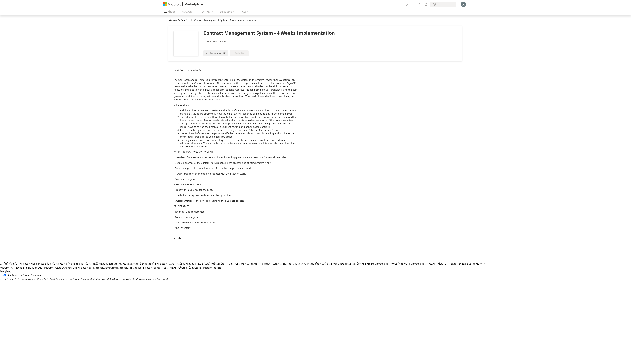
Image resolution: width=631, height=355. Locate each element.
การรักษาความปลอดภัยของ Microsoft (34, 267)
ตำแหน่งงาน (167, 267)
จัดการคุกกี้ (162, 279)
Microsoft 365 (85, 267)
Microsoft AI (6, 267)
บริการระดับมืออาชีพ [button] (178, 20)
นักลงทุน (218, 267)
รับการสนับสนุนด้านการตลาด (256, 263)
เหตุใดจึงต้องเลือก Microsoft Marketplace (22, 263)
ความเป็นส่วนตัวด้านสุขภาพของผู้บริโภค (21, 279)
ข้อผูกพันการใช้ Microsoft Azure (157, 263)
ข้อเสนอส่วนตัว (131, 263)
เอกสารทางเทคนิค (113, 263)
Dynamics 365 (69, 267)
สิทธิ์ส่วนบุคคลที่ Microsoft (199, 267)
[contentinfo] (192, 20)
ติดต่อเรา (60, 279)
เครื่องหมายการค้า (121, 279)
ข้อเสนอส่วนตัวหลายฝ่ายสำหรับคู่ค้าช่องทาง (461, 263)
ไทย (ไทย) (5, 271)
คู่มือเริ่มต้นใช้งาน (93, 263)
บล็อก (48, 263)
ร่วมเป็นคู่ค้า (221, 263)
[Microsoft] (172, 4)
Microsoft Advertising (105, 267)
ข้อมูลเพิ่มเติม (194, 69)
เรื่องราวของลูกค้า (61, 263)
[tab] (180, 69)
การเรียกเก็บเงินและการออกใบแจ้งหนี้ (195, 263)
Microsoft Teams (151, 267)
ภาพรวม (179, 69)
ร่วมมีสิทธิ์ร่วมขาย (357, 263)
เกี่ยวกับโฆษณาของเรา (144, 279)
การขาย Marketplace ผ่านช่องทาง (419, 263)
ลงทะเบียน (234, 263)
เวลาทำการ (77, 263)
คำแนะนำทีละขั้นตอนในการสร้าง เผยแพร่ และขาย (320, 263)
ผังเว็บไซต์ (49, 279)
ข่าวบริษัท (179, 267)
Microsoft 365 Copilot (129, 267)
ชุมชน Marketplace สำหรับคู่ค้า (384, 263)
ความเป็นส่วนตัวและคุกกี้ (79, 279)
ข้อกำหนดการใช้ (102, 279)
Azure (58, 267)
